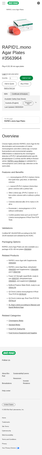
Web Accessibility (7, 435)
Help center (6, 391)
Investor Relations (26, 382)
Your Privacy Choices (9, 448)
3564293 (12, 269)
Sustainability (18, 373)
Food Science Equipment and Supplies (23, 333)
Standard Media (14, 325)
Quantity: (5, 78)
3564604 (12, 281)
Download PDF (28, 103)
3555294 (12, 263)
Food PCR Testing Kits (17, 329)
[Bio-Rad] (9, 353)
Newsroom (17, 378)
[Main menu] (4, 3)
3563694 (27, 249)
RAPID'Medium (16, 161)
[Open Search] (27, 3)
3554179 (12, 287)
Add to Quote (9, 84)
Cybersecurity (6, 431)
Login (4, 74)
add (35, 102)
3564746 (17, 272)
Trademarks (6, 422)
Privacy (4, 443)
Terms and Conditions (9, 439)
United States (9, 404)
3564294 (34, 269)
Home (4, 418)
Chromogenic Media (16, 320)
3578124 (22, 294)
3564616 (32, 281)
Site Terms (5, 426)
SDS (6, 94)
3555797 (15, 278)
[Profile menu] (32, 3)
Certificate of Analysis (20, 94)
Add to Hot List (9, 88)
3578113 (12, 301)
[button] (3, 9)
